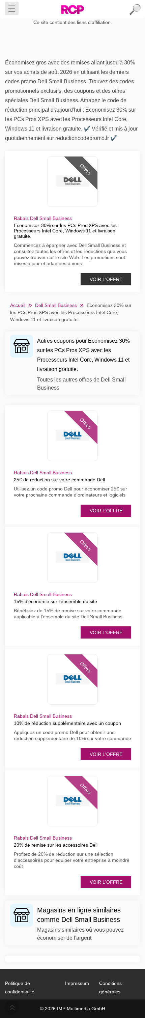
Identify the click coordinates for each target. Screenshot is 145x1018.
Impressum (77, 983)
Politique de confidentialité (19, 987)
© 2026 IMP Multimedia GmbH (72, 1008)
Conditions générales (110, 987)
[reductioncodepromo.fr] (72, 9)
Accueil (17, 305)
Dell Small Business (56, 305)
